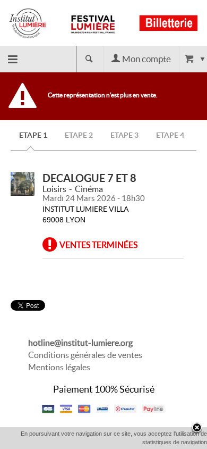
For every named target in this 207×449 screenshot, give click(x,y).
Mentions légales (59, 367)
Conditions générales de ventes (85, 355)
